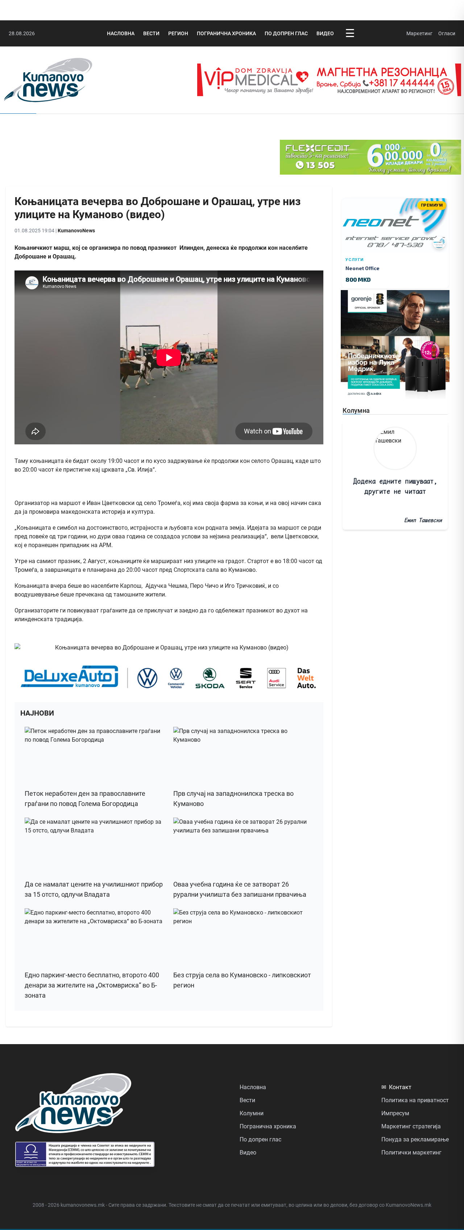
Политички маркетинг (411, 1152)
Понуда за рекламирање (415, 1139)
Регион (178, 33)
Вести (151, 33)
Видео (325, 33)
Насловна (120, 33)
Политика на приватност (415, 1100)
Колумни (252, 1113)
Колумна (356, 410)
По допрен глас (286, 33)
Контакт (396, 1087)
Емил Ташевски (423, 520)
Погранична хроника (226, 33)
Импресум (395, 1113)
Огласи (446, 33)
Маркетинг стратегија (411, 1126)
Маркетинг (419, 33)
